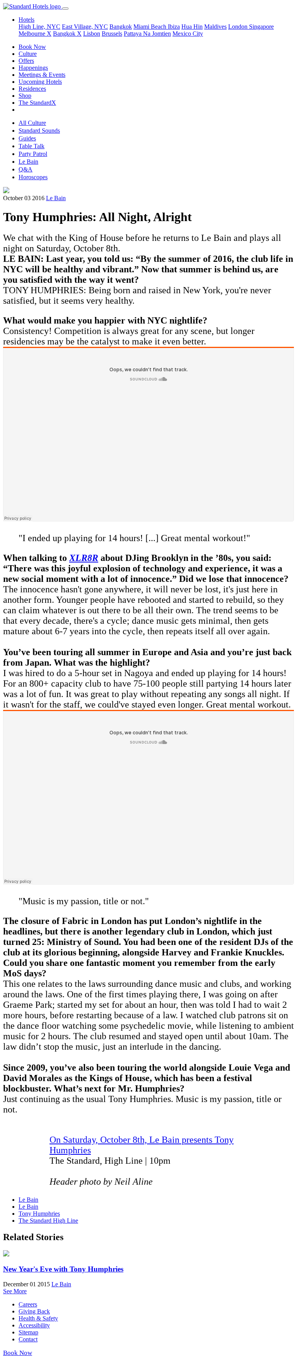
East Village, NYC (85, 26)
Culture (28, 53)
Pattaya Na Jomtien (147, 33)
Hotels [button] (26, 19)
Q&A (25, 169)
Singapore (261, 26)
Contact (28, 1339)
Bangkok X (67, 33)
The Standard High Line (48, 1220)
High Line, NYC (39, 26)
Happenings (33, 67)
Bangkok (120, 26)
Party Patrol (33, 154)
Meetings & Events (42, 74)
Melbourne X (35, 33)
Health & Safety (38, 1318)
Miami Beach (150, 26)
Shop (25, 95)
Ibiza (174, 26)
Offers (26, 60)
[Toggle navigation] (65, 8)
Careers (28, 1304)
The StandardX (37, 102)
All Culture (32, 122)
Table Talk (31, 146)
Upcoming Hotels (40, 81)
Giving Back (34, 1311)
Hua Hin (192, 26)
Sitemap (28, 1332)
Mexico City (187, 33)
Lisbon (91, 33)
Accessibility (34, 1325)
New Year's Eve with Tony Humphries (63, 1269)
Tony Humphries (39, 1213)
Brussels (112, 33)
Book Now (32, 46)
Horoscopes (33, 177)
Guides (27, 138)
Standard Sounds (39, 130)
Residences (32, 88)
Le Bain (28, 161)
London (238, 26)
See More (15, 1291)
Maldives (215, 26)
